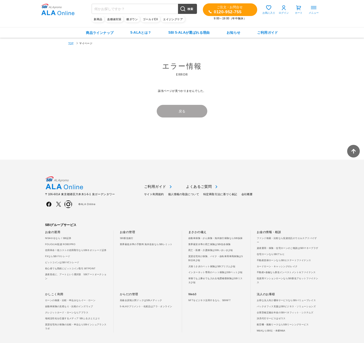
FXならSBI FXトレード (57, 256)
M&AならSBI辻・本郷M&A (271, 330)
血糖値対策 (114, 19)
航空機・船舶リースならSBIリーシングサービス (283, 324)
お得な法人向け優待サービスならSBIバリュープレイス (286, 300)
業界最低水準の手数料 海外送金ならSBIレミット (146, 244)
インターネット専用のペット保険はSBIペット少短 (215, 272)
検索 (190, 9)
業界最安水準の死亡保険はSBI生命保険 (209, 244)
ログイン (284, 12)
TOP (71, 43)
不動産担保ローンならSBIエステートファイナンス (284, 260)
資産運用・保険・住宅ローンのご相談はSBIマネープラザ (287, 248)
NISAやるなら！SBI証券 (58, 238)
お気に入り (268, 12)
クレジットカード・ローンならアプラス (66, 312)
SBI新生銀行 (126, 238)
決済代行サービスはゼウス (271, 318)
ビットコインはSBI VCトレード (62, 262)
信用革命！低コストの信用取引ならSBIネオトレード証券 (76, 250)
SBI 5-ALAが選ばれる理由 (189, 32)
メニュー (314, 12)
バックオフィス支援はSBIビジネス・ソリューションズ (286, 306)
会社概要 (247, 194)
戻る (182, 111)
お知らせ (234, 32)
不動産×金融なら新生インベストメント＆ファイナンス (286, 272)
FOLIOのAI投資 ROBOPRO (60, 244)
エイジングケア (173, 19)
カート (298, 12)
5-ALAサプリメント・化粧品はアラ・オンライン (146, 306)
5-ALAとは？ (140, 32)
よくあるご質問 (199, 187)
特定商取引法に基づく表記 (220, 194)
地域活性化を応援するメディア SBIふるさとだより (72, 318)
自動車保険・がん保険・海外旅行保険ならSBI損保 (215, 238)
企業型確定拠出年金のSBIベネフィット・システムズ (285, 312)
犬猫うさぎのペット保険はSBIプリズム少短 (211, 266)
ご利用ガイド (267, 32)
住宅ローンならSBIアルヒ (271, 254)
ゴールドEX (150, 19)
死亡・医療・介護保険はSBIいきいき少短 (210, 250)
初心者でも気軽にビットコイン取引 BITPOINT (70, 268)
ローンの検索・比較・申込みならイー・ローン (70, 300)
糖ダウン (132, 19)
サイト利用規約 (154, 194)
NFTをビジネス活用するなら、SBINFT (209, 300)
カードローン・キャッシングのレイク (277, 266)
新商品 (98, 19)
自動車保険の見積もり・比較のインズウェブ (69, 306)
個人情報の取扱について (183, 194)
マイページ (85, 43)
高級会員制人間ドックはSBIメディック (141, 300)
